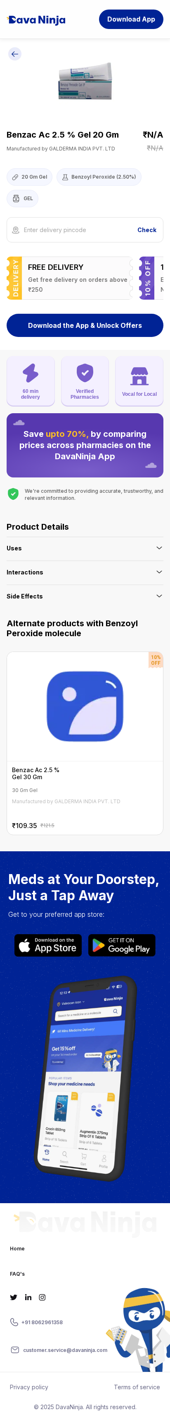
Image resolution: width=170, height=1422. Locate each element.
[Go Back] (14, 55)
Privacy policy (29, 1387)
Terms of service (137, 1387)
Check (146, 229)
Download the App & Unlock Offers (85, 325)
